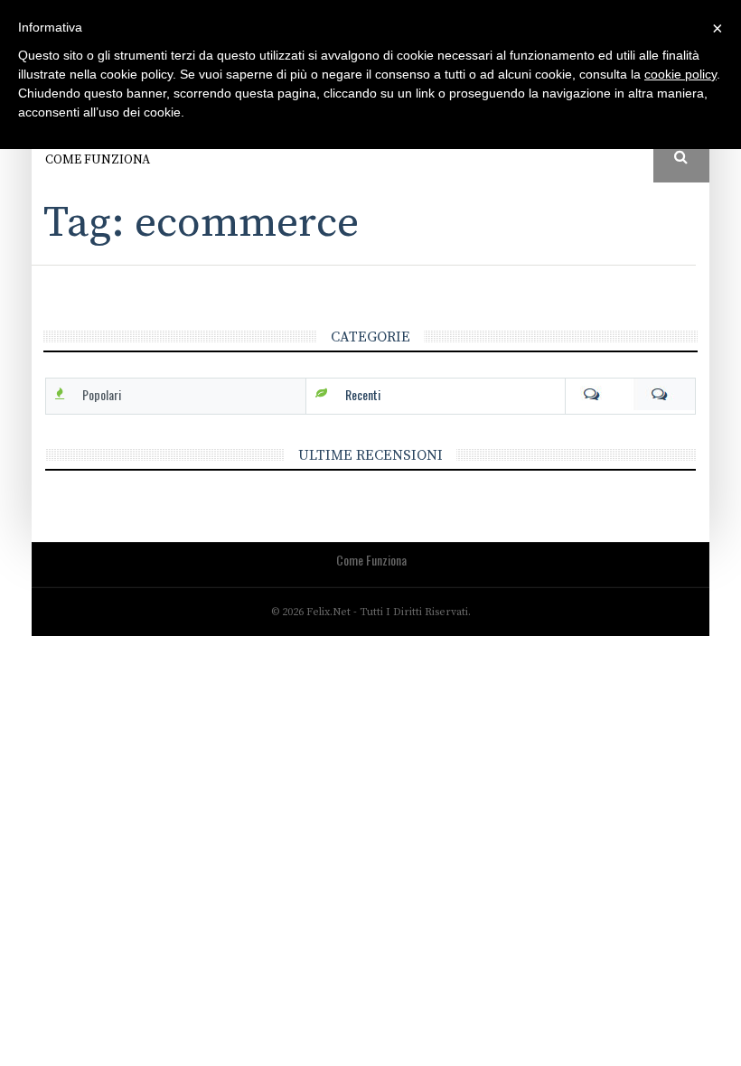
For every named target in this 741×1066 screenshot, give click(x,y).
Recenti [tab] (362, 394)
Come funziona (97, 160)
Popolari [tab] (101, 394)
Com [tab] (630, 395)
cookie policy (680, 74)
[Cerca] (682, 158)
